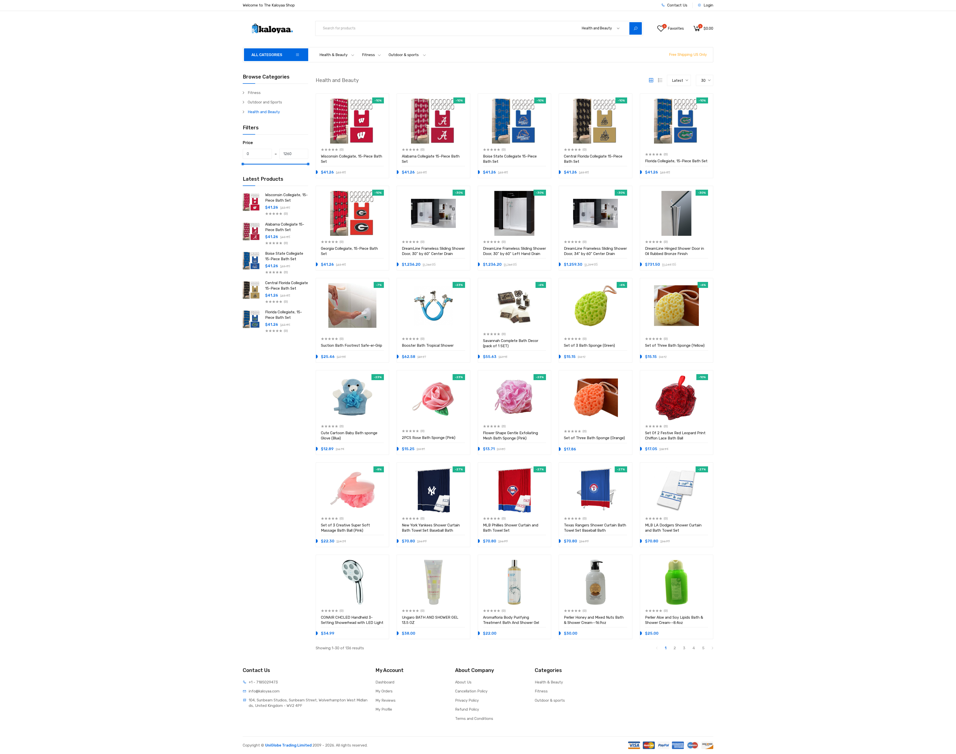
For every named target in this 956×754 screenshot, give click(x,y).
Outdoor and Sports (265, 102)
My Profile (383, 709)
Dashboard (384, 682)
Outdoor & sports (404, 55)
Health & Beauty (333, 55)
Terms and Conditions (474, 718)
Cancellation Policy (471, 691)
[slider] (242, 164)
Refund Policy (467, 709)
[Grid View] (651, 80)
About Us (463, 682)
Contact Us (676, 5)
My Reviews (385, 700)
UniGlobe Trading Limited (288, 745)
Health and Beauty (264, 112)
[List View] (660, 80)
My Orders (384, 691)
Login (708, 5)
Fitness (368, 55)
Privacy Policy (467, 700)
